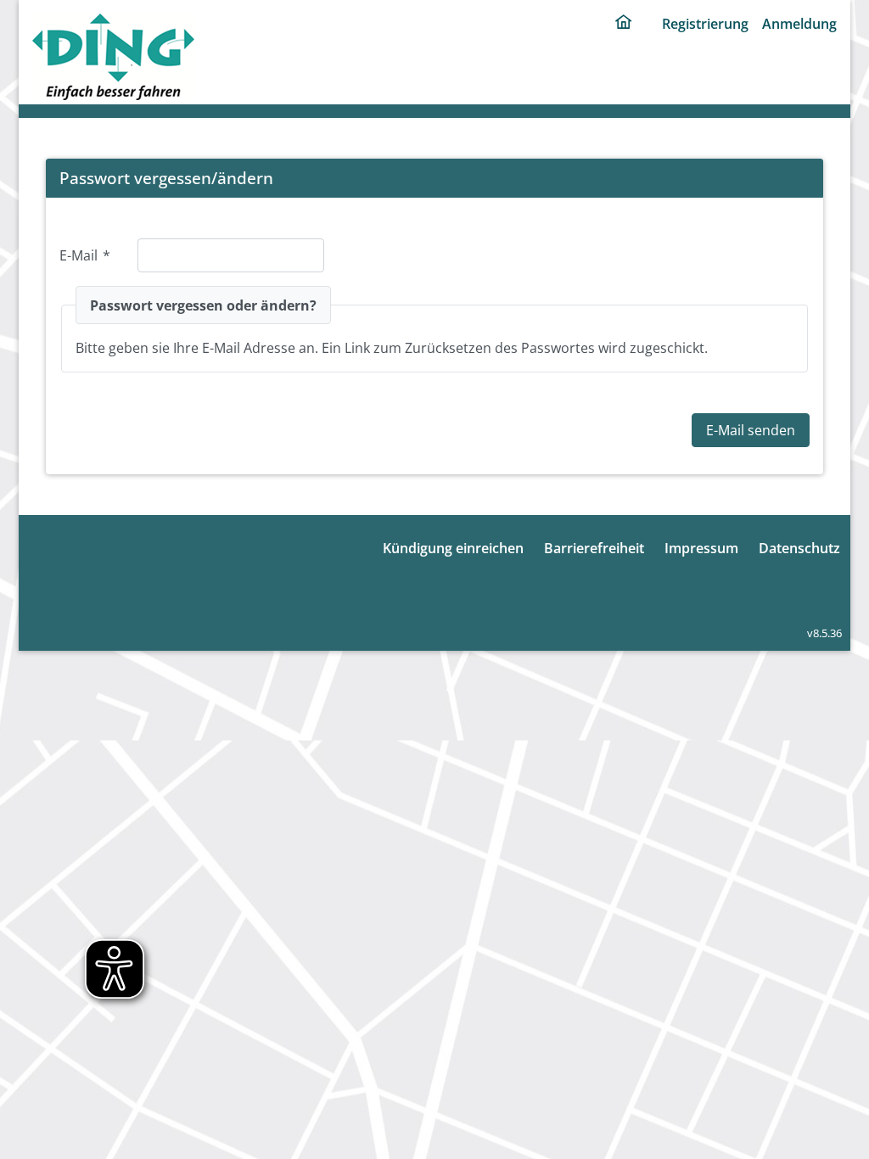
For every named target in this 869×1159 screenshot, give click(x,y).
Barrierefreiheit (594, 548)
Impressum (701, 548)
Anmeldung (799, 23)
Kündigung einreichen (453, 548)
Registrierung (705, 23)
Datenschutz (799, 548)
